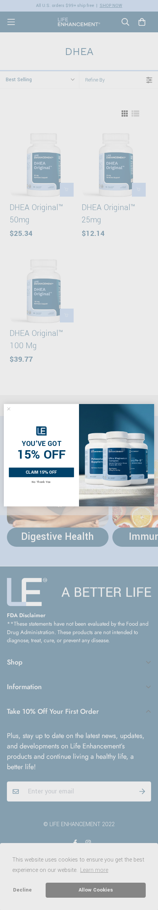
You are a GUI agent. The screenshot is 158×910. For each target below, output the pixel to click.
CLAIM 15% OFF (41, 472)
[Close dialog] (8, 408)
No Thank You (41, 482)
